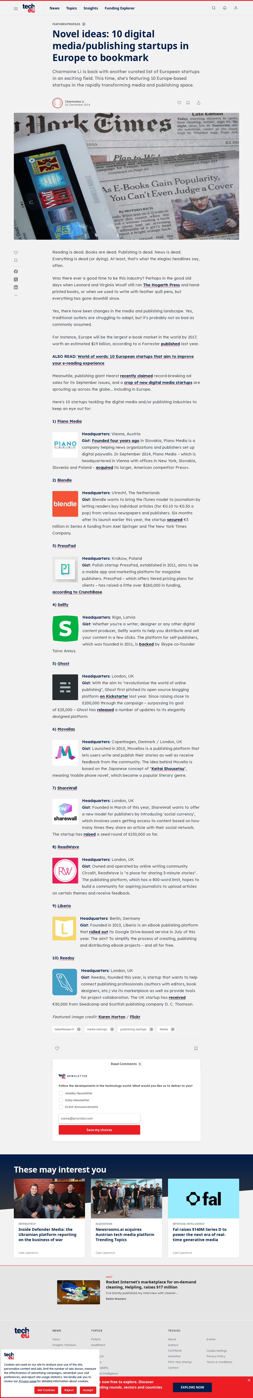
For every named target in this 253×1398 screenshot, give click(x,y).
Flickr (135, 1016)
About (172, 1339)
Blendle (64, 480)
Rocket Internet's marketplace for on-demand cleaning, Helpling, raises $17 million (151, 1284)
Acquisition (104, 1223)
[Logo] (30, 8)
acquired (104, 467)
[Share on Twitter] (16, 279)
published (170, 343)
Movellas (66, 729)
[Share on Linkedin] (16, 287)
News (54, 8)
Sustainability (99, 1368)
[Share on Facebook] (16, 271)
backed (146, 644)
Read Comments (126, 1064)
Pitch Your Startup (180, 1362)
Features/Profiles (66, 24)
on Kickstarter (114, 696)
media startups (97, 1029)
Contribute (175, 1350)
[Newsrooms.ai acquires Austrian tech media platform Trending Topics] (126, 1199)
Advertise (174, 1356)
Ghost (63, 663)
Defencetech (27, 1223)
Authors (173, 1345)
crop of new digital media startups (158, 382)
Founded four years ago (115, 440)
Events (211, 1339)
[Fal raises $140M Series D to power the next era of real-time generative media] (203, 1199)
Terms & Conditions (219, 1362)
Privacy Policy (216, 1356)
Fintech (96, 1339)
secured (174, 519)
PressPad (67, 545)
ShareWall (67, 787)
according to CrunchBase (77, 591)
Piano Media (69, 421)
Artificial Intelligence (188, 1223)
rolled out (98, 931)
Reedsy (67, 957)
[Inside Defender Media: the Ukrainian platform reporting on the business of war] (49, 1199)
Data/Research (64, 1029)
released (105, 709)
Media (164, 1029)
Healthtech (98, 1345)
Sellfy (63, 604)
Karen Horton (111, 1016)
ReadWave (68, 846)
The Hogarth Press (161, 284)
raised (90, 834)
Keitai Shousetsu (167, 768)
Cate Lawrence (28, 1253)
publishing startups (133, 1029)
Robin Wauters (116, 1299)
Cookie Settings (217, 1351)
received (177, 997)
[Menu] (16, 9)
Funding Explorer (120, 8)
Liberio (64, 905)
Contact (173, 1368)
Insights (91, 8)
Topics (71, 8)
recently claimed (136, 375)
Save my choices (99, 1130)
